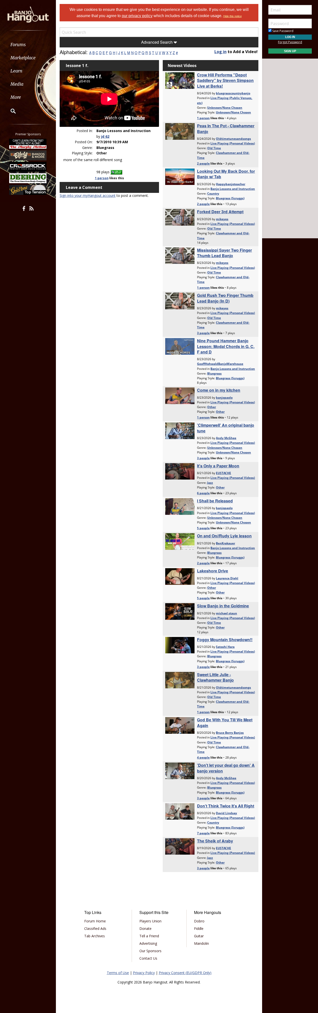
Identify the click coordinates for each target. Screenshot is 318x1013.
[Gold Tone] (28, 190)
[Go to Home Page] (28, 14)
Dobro (199, 921)
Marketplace (23, 58)
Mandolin (201, 943)
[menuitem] (28, 44)
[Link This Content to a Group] (116, 172)
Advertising (148, 943)
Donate (145, 928)
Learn (16, 71)
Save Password (282, 31)
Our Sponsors (150, 950)
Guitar (199, 936)
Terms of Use (118, 972)
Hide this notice (232, 16)
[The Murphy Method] (28, 143)
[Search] (10, 111)
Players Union (150, 921)
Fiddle (198, 928)
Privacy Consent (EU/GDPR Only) (185, 972)
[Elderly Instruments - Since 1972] (28, 155)
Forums (18, 44)
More (15, 97)
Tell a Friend (149, 936)
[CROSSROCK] (28, 167)
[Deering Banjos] (28, 178)
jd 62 (105, 136)
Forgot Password (290, 42)
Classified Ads (95, 928)
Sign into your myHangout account (88, 195)
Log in (220, 51)
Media (16, 84)
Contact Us (148, 958)
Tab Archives (94, 936)
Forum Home (95, 921)
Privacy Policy (144, 972)
